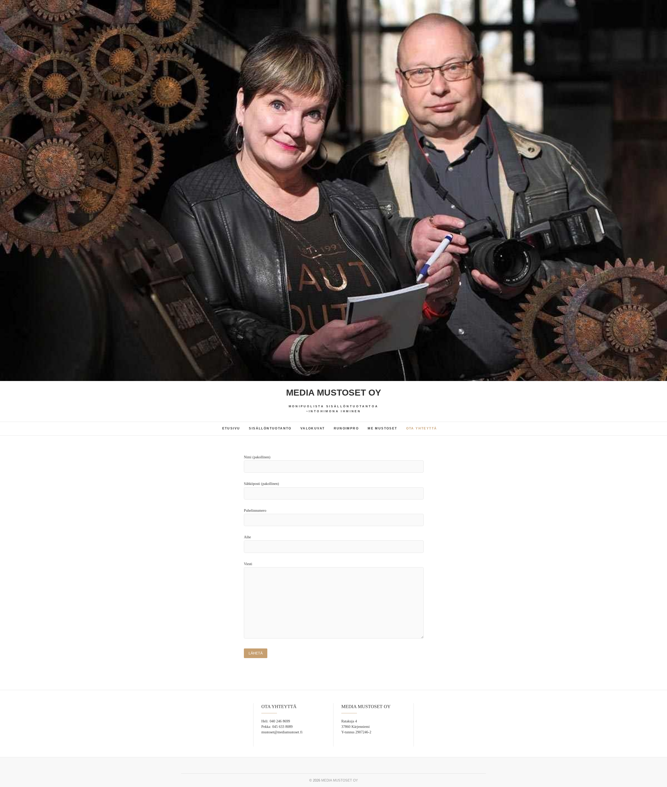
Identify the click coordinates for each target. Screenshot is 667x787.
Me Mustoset (382, 428)
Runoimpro (346, 428)
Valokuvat (312, 428)
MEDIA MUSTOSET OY (333, 392)
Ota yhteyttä (421, 428)
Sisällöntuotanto (270, 428)
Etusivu (231, 428)
